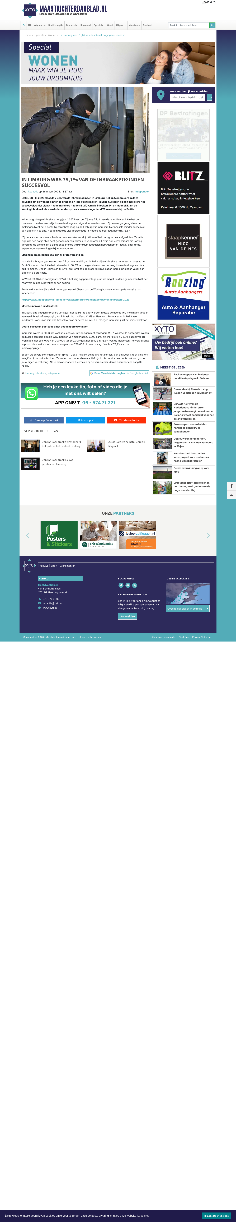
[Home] (23, 25)
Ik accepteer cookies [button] (216, 1215)
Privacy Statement (201, 637)
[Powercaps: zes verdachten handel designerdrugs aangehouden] (162, 428)
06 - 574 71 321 (99, 402)
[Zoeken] (212, 25)
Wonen (52, 35)
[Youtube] (128, 585)
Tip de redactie (129, 420)
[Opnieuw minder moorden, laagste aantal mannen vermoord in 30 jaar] (162, 443)
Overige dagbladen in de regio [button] (184, 608)
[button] (24, 536)
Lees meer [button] (143, 1215)
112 (29, 25)
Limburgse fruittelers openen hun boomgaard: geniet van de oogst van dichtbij (192, 486)
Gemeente (72, 25)
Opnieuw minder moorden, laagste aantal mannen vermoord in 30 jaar (193, 442)
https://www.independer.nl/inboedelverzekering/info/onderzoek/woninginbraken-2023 (75, 299)
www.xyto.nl (50, 607)
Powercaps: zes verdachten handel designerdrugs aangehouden (190, 428)
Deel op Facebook (47, 420)
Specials (39, 35)
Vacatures (134, 25)
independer (54, 373)
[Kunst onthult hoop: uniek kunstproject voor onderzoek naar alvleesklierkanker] (162, 458)
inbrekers (40, 373)
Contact (147, 25)
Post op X (87, 420)
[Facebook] (121, 585)
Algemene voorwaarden (164, 637)
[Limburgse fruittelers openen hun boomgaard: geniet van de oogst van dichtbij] (162, 487)
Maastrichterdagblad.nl (73, 9)
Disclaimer (184, 637)
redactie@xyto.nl (52, 603)
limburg (29, 373)
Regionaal (86, 25)
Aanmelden (127, 616)
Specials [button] (98, 25)
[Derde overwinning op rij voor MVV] (162, 472)
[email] (231, 495)
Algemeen (39, 25)
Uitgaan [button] (120, 25)
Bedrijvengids (55, 25)
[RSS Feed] (134, 585)
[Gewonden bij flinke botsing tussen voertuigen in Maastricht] (162, 393)
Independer (142, 191)
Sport (110, 25)
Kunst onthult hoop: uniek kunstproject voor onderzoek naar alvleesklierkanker (191, 457)
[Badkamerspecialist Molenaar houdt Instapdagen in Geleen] (162, 379)
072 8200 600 (51, 598)
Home (27, 35)
